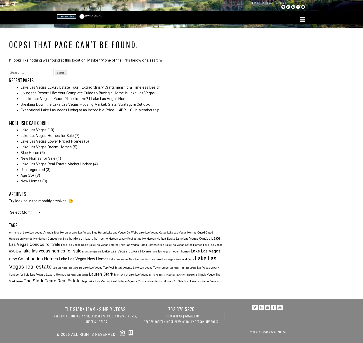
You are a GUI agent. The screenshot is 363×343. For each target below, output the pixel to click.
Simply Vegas (206, 274)
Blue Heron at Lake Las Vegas (72, 232)
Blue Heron (29, 152)
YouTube (303, 7)
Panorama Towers (157, 275)
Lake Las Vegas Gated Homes (183, 245)
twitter (283, 7)
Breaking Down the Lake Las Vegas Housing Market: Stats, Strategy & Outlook (85, 104)
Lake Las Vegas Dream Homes (46, 147)
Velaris (214, 281)
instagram (293, 7)
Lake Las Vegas (33, 130)
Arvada (48, 232)
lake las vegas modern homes (171, 251)
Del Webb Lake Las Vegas (142, 232)
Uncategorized (32, 169)
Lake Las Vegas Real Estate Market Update (56, 164)
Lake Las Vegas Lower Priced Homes (51, 141)
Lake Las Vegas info (91, 252)
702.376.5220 (283, 2)
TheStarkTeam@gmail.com (181, 316)
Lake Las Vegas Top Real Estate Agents (107, 267)
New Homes (30, 181)
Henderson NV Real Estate (158, 238)
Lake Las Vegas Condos (193, 238)
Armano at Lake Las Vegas (25, 232)
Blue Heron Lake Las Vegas (109, 232)
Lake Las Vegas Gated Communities (141, 245)
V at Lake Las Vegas (197, 281)
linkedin (288, 7)
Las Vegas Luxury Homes (48, 274)
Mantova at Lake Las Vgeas (131, 274)
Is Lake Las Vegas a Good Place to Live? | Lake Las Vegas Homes (75, 98)
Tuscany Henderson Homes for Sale (161, 281)
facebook (298, 7)
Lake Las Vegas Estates (104, 245)
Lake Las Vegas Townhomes (151, 267)
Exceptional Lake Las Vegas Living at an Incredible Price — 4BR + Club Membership (89, 110)
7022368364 (299, 2)
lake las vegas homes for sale (51, 251)
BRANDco (280, 332)
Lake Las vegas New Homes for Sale (132, 259)
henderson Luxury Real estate (123, 238)
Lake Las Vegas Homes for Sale (47, 135)
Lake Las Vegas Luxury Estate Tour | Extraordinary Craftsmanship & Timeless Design (90, 87)
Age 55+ (27, 175)
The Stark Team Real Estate (52, 281)
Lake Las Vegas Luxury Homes (127, 251)
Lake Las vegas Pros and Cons (175, 259)
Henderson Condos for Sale (50, 238)
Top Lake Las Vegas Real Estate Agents (109, 281)
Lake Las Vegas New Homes (84, 259)
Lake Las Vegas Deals (74, 245)
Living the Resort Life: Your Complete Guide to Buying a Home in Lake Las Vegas (87, 93)
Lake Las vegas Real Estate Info (67, 268)
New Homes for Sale (37, 158)
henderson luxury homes (86, 238)
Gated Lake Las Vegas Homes (177, 232)
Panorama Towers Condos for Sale (181, 275)
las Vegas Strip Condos (77, 275)
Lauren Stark (101, 274)
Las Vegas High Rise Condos (183, 268)
